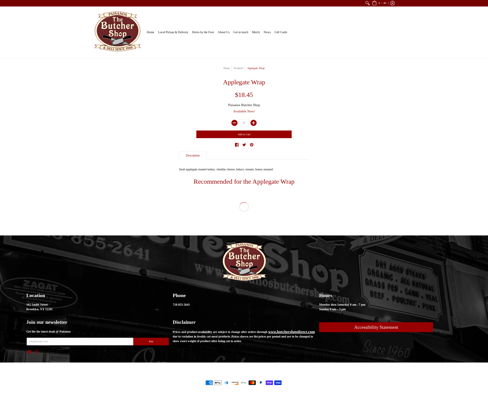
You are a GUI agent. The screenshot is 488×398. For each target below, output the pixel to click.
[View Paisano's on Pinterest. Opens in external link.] (251, 145)
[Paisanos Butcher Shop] (117, 32)
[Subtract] (234, 123)
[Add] (253, 123)
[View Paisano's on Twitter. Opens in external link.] (244, 145)
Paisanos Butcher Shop (244, 105)
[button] (367, 3)
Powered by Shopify (259, 376)
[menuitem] (367, 3)
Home (226, 68)
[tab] (192, 155)
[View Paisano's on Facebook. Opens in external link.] (236, 145)
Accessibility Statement (376, 327)
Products (238, 68)
